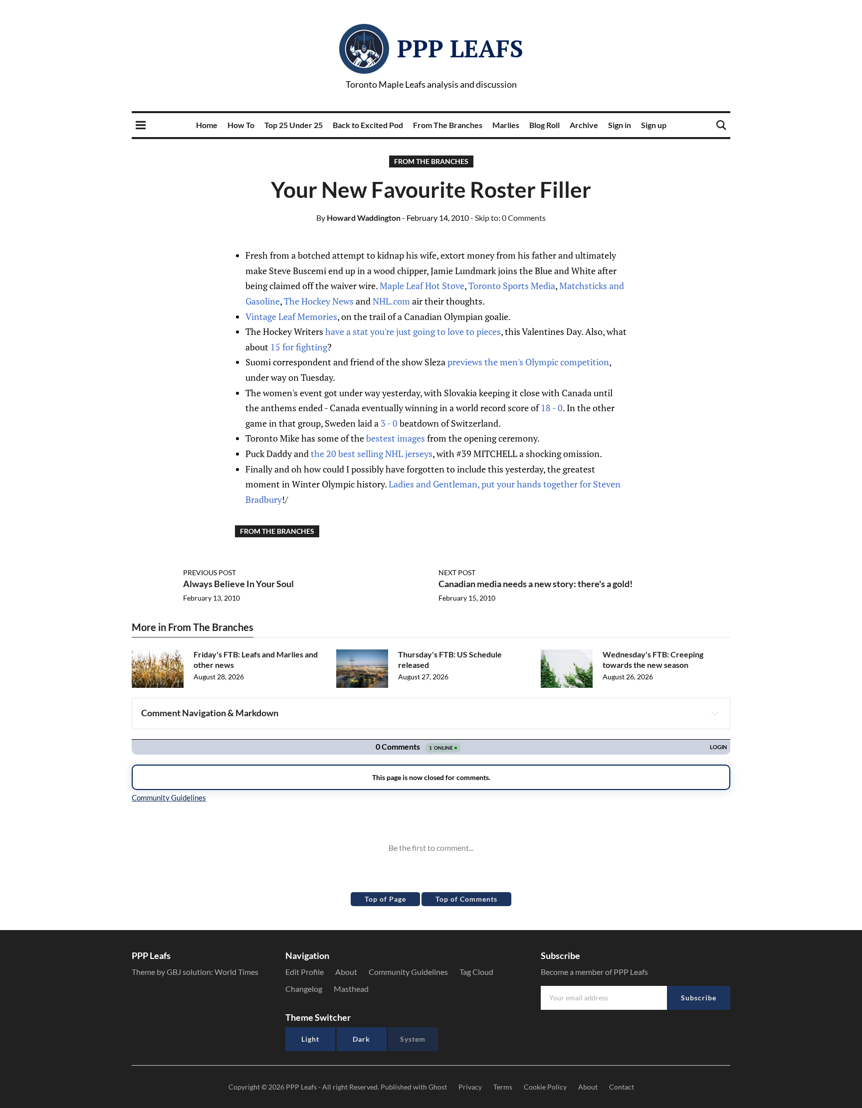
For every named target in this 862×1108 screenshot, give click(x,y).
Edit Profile (304, 971)
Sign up (653, 125)
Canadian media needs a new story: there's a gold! (535, 583)
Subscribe (698, 997)
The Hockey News (319, 301)
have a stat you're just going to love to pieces (413, 331)
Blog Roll (544, 125)
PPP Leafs (460, 48)
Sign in (619, 125)
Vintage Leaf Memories (291, 316)
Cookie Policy (545, 1087)
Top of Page (385, 899)
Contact (621, 1087)
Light (310, 1039)
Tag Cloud (476, 971)
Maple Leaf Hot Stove (422, 286)
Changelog (303, 988)
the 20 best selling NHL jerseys (371, 454)
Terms (502, 1087)
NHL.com (391, 301)
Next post (456, 572)
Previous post (209, 572)
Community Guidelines (408, 971)
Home (206, 125)
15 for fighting (298, 347)
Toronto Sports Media (511, 286)
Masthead (351, 988)
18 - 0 (552, 408)
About (346, 971)
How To (240, 125)
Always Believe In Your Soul (238, 583)
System (413, 1039)
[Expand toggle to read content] (715, 713)
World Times (236, 971)
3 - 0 (389, 423)
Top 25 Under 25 (293, 125)
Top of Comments (466, 899)
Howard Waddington (358, 217)
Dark (361, 1039)
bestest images (395, 438)
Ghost (438, 1087)
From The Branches (447, 125)
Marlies (505, 125)
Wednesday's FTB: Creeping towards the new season (653, 659)
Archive (584, 125)
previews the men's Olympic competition (528, 362)
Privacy (470, 1087)
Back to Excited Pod (368, 125)
